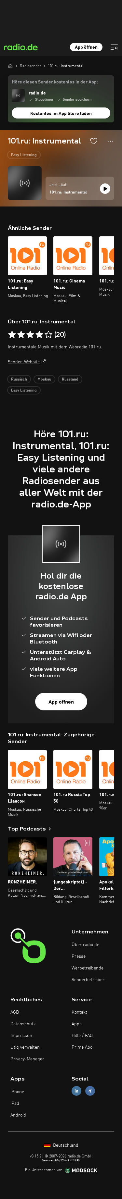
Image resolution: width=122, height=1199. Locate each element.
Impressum (22, 1035)
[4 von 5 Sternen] (39, 334)
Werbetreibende (87, 968)
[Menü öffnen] (114, 47)
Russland (70, 379)
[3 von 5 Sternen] (30, 334)
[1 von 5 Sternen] (12, 334)
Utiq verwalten (25, 1047)
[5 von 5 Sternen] (48, 334)
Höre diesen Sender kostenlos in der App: (55, 82)
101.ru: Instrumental (68, 192)
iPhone (17, 1092)
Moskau (44, 379)
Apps (77, 1024)
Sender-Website (24, 362)
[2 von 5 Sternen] (21, 334)
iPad (14, 1103)
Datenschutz (22, 1024)
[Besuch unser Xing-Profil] (90, 1091)
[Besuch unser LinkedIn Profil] (76, 1091)
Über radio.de (85, 945)
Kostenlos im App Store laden (61, 113)
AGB (14, 1012)
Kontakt (79, 1012)
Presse (79, 956)
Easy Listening (24, 155)
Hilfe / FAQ (82, 1035)
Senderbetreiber (88, 980)
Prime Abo (82, 1047)
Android (18, 1115)
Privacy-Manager (27, 1059)
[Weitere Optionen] (110, 141)
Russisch (19, 379)
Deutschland (65, 1145)
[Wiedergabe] (105, 188)
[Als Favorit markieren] (93, 141)
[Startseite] (10, 66)
